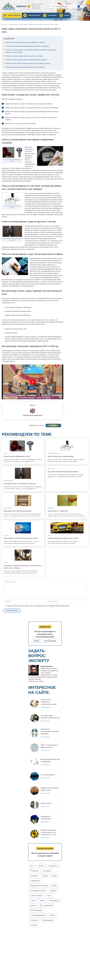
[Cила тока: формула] (34, 776)
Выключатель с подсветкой (58, 511)
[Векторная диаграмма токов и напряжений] (34, 762)
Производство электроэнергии (46, 818)
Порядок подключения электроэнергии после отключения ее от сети (48, 832)
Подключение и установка (39, 885)
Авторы (45, 876)
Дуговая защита (46, 803)
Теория (67, 15)
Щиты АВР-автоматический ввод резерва (63, 472)
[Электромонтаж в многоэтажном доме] (23, 500)
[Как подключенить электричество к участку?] (23, 473)
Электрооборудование (54, 453)
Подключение (35, 880)
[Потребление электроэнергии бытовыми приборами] (34, 733)
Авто (49, 535)
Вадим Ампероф (46, 666)
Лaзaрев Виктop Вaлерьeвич (32, 415)
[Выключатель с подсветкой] (67, 500)
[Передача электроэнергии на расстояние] (34, 790)
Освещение (52, 15)
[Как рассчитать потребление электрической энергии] (34, 703)
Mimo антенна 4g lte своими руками (12, 206)
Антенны (41, 866)
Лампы (5, 453)
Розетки (33, 905)
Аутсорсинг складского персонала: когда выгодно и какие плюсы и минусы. (23, 567)
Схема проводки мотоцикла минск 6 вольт (63, 538)
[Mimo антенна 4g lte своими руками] (67, 445)
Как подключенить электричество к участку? (12, 239)
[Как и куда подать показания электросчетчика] (34, 718)
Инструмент (47, 871)
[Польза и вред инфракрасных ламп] (23, 445)
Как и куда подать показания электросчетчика (50, 717)
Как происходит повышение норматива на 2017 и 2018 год (25, 67)
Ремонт (54, 885)
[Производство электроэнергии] (34, 819)
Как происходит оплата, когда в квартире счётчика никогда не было (27, 63)
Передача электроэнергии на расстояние (50, 789)
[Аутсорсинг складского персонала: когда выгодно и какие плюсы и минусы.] (23, 555)
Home (5, 24)
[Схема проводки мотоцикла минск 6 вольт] (67, 527)
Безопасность (51, 468)
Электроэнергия (14, 15)
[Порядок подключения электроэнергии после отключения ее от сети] (34, 833)
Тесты (49, 895)
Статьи (5, 562)
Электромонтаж (34, 15)
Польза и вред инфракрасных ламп (12, 160)
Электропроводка (8, 480)
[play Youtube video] (32, 382)
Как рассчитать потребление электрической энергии (49, 702)
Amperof (23, 6)
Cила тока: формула (48, 775)
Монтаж (52, 915)
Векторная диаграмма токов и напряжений (50, 760)
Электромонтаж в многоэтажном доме (18, 511)
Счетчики (6, 535)
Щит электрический (46, 905)
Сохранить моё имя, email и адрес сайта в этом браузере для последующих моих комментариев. (37, 606)
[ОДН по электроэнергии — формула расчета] (34, 747)
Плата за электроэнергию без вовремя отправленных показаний (27, 46)
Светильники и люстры (38, 890)
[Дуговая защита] (34, 804)
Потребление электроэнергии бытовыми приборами (50, 731)
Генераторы (34, 871)
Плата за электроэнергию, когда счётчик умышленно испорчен (26, 59)
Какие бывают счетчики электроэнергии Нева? (21, 538)
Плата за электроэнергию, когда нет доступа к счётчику (23, 56)
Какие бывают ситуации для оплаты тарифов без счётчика (25, 42)
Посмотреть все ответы (36, 681)
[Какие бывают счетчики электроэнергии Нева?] (23, 527)
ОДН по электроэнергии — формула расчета (50, 746)
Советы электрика (36, 895)
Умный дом (34, 920)
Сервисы (53, 890)
